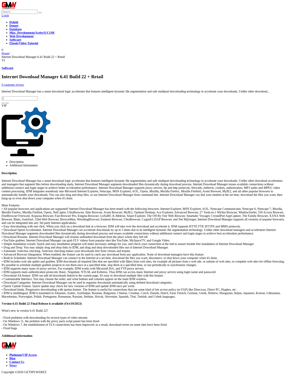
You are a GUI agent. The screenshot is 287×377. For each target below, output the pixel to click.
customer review (13, 84)
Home (5, 53)
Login (5, 15)
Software (7, 68)
